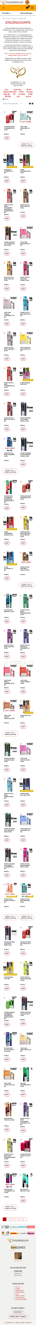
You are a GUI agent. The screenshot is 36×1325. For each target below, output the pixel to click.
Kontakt (17, 1288)
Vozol (6, 89)
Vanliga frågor (19, 1290)
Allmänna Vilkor (20, 1295)
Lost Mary (22, 94)
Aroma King (17, 89)
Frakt (17, 1294)
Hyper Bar (7, 94)
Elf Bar (21, 91)
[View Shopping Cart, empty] (27, 8)
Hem (4, 18)
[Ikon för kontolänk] (32, 7)
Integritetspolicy (20, 1297)
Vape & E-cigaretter (11, 18)
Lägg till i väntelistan (26, 144)
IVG (14, 94)
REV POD (8, 96)
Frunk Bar (29, 91)
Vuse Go (28, 96)
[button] (4, 112)
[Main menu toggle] (3, 8)
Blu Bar (29, 89)
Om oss (17, 1287)
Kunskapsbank (19, 1292)
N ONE (30, 94)
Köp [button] (7, 138)
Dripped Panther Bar (10, 91)
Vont (18, 96)
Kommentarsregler (21, 1299)
